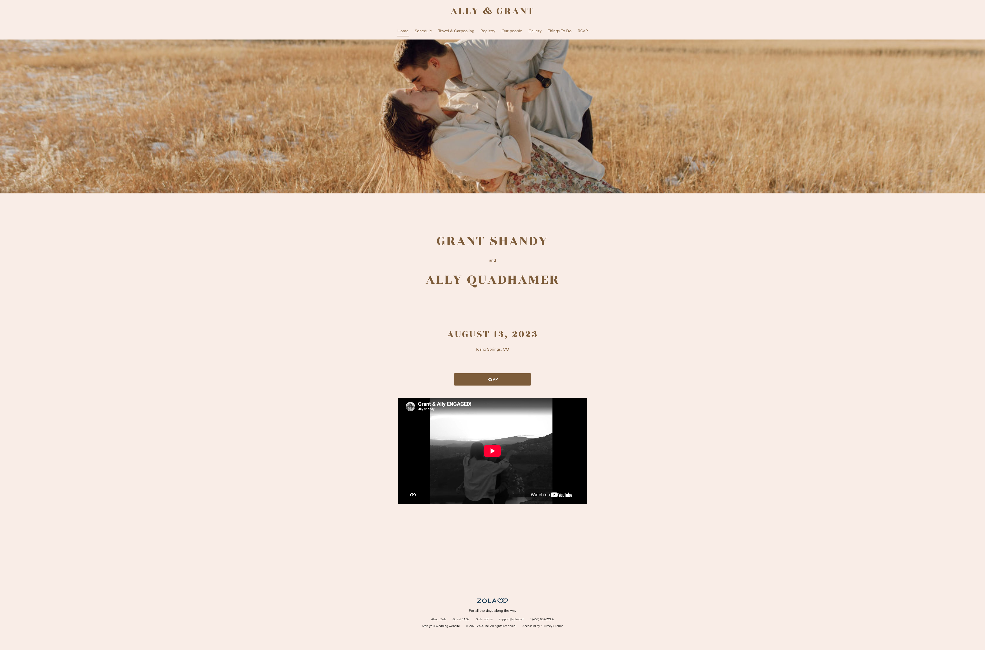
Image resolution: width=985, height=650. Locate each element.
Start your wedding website (441, 626)
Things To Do (560, 30)
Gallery (534, 30)
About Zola (438, 619)
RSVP (583, 30)
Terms (559, 626)
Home (403, 30)
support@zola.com (511, 619)
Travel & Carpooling (456, 30)
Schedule (423, 30)
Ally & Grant (492, 11)
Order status (484, 619)
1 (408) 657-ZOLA (542, 619)
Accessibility (531, 626)
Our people (511, 30)
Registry (487, 30)
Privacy (547, 626)
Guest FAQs (460, 619)
